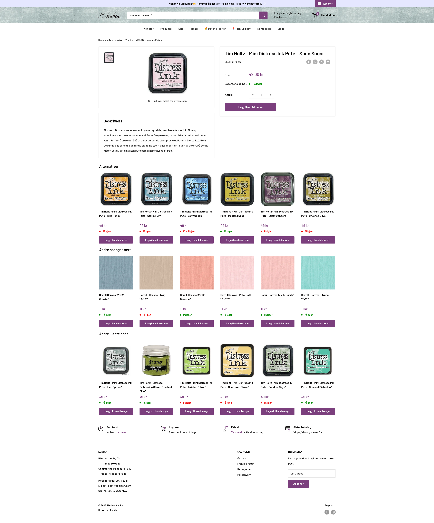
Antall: (229, 94)
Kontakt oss (264, 28)
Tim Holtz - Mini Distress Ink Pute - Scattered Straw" (236, 385)
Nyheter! (149, 28)
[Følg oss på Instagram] (333, 512)
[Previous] (100, 204)
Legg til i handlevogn (115, 411)
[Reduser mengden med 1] (252, 94)
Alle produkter (114, 40)
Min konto (280, 17)
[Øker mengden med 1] (270, 94)
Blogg (281, 28)
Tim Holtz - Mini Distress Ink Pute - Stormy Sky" (156, 213)
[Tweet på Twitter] (321, 61)
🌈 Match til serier (215, 28)
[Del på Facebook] (308, 61)
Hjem (101, 40)
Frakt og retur (245, 463)
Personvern (244, 474)
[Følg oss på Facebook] (326, 512)
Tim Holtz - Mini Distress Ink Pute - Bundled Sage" (277, 385)
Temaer (193, 28)
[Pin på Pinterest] (315, 61)
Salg (180, 28)
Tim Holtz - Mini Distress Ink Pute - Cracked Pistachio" (317, 385)
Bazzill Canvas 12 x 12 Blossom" (192, 297)
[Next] (334, 204)
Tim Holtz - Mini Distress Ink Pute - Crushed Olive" (317, 213)
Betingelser (244, 469)
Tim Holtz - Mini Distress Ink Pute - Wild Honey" (115, 213)
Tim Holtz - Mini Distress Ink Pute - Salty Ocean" (196, 213)
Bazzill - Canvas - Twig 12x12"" (152, 297)
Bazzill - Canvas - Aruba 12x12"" (315, 297)
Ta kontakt (237, 432)
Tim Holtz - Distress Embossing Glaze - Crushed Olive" (156, 387)
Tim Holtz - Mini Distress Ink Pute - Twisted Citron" (196, 385)
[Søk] (263, 15)
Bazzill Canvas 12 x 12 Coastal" (111, 297)
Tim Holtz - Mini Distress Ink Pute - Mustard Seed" (236, 213)
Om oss (241, 458)
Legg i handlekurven (250, 107)
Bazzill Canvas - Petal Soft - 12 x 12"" (236, 297)
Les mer (121, 432)
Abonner (328, 3)
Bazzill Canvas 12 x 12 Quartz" (277, 294)
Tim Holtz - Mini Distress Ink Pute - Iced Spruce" (115, 385)
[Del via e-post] (328, 61)
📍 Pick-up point (241, 28)
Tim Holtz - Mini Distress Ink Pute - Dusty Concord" (277, 213)
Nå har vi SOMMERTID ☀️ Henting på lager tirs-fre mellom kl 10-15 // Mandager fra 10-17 (217, 3)
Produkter (166, 28)
